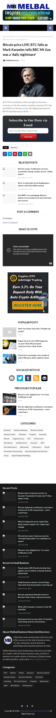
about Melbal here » (39, 659)
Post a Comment (10, 222)
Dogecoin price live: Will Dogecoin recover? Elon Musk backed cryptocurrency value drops (33, 343)
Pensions (34, 443)
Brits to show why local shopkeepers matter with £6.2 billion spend (33, 184)
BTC (29, 439)
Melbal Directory (12, 60)
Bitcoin (6, 439)
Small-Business (21, 443)
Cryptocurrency (18, 439)
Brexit (47, 447)
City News (22, 434)
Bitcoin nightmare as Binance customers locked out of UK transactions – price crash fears (35, 409)
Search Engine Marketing (21, 456)
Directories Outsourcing (13, 451)
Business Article (37, 430)
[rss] (32, 706)
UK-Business (39, 439)
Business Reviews (20, 430)
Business (12, 36)
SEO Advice (8, 443)
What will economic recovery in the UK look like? (34, 608)
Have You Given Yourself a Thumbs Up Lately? (34, 330)
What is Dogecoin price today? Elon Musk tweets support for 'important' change (34, 524)
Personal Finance (10, 447)
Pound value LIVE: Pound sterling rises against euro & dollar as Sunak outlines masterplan (35, 570)
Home (5, 36)
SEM (42, 443)
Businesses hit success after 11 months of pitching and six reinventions (35, 620)
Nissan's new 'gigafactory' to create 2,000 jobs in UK (33, 395)
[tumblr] (27, 706)
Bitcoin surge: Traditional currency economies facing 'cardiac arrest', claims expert (35, 171)
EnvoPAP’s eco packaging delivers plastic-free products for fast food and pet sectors (34, 198)
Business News (9, 434)
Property (32, 434)
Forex (6, 456)
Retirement (24, 447)
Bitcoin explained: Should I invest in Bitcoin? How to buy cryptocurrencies (34, 595)
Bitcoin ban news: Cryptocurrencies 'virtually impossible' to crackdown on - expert (35, 538)
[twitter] (22, 706)
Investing (42, 434)
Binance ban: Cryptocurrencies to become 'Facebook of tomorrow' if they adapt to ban (35, 496)
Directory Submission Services (36, 451)
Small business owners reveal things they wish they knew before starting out (35, 583)
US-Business (36, 447)
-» (30, 111)
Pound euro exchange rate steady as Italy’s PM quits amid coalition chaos (33, 356)
